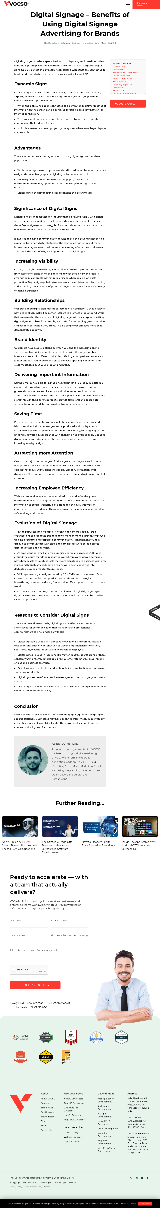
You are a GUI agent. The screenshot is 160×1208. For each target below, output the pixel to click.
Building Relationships (123, 78)
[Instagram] (136, 1178)
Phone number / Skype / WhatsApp (69, 935)
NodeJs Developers (73, 1115)
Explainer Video (72, 1141)
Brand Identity (119, 81)
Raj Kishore (69, 743)
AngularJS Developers (75, 1120)
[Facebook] (147, 1178)
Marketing (87, 43)
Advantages (118, 69)
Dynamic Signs (119, 66)
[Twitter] (130, 1178)
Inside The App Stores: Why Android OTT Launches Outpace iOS (104, 845)
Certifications (47, 1112)
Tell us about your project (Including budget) (33, 950)
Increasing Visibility (121, 75)
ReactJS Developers (74, 1103)
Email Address (17, 935)
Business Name (59, 920)
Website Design (71, 1132)
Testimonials (47, 1108)
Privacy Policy (16, 1187)
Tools (43, 1126)
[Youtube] (141, 1178)
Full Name (15, 920)
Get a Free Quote (35, 985)
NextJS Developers (73, 1099)
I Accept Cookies (144, 1204)
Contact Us (46, 1130)
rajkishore (53, 43)
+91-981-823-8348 (34, 1003)
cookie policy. (130, 1204)
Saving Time (118, 90)
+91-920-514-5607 (61, 1003)
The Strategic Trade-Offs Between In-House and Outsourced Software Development (22, 847)
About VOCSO (48, 1099)
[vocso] (24, 1113)
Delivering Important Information (122, 86)
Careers (44, 1103)
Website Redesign (73, 1137)
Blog (43, 1121)
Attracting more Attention (125, 93)
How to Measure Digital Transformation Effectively (63, 843)
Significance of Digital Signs (125, 72)
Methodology (47, 1117)
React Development (108, 1129)
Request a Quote (124, 103)
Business (75, 43)
